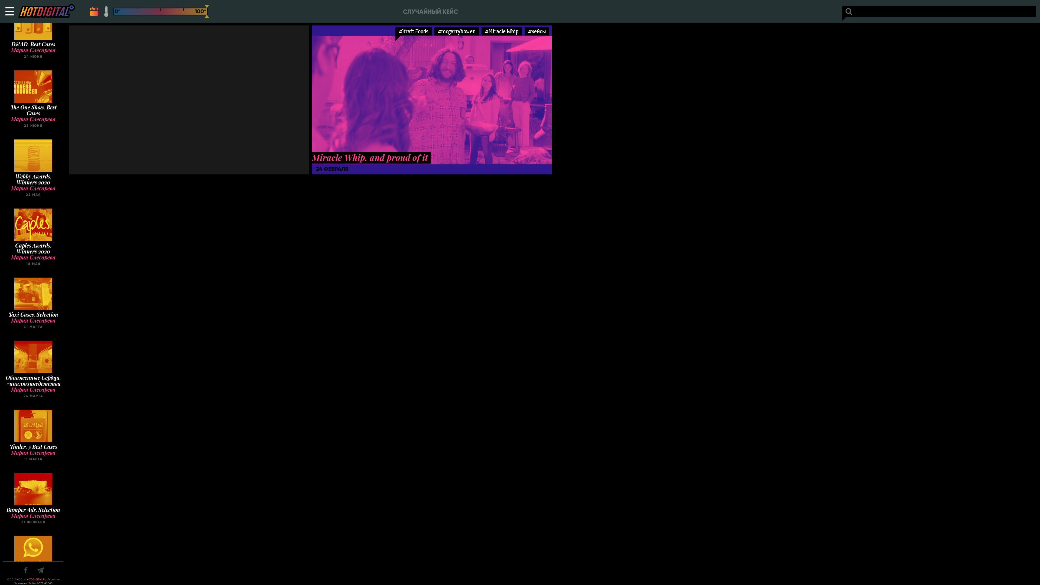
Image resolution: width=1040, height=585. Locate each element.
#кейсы (537, 31)
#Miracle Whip (502, 31)
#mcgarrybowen (457, 31)
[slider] (207, 11)
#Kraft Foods (413, 31)
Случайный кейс (430, 12)
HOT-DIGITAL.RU (36, 579)
